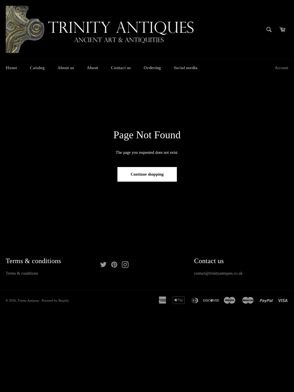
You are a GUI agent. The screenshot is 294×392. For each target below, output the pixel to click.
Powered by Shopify (55, 300)
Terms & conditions (22, 273)
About (92, 67)
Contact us (121, 67)
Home (11, 67)
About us (65, 67)
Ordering (152, 67)
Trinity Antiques (29, 300)
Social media (186, 67)
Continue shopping (147, 174)
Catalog (37, 67)
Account (281, 68)
